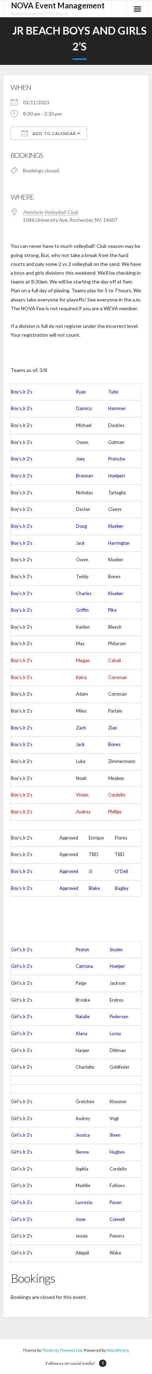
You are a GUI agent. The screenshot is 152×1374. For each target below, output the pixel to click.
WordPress (118, 1350)
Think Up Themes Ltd (62, 1350)
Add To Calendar (53, 133)
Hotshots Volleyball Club (50, 212)
